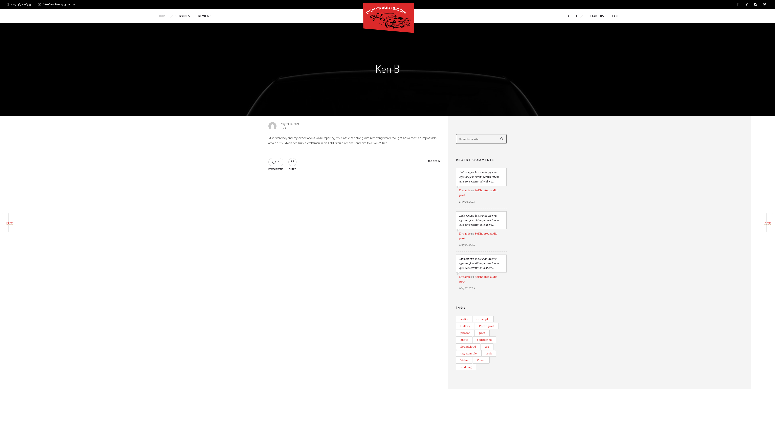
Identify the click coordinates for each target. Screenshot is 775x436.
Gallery (465, 326)
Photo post (486, 326)
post (482, 333)
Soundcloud (468, 346)
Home (163, 16)
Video (464, 360)
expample (483, 319)
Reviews (205, 16)
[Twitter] (764, 4)
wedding (466, 367)
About (573, 16)
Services (183, 16)
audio (464, 319)
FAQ (615, 16)
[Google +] (746, 4)
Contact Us (595, 16)
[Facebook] (737, 4)
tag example (468, 353)
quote (464, 340)
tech (489, 353)
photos (465, 333)
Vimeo (481, 360)
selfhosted (484, 340)
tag (487, 346)
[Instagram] (755, 4)
